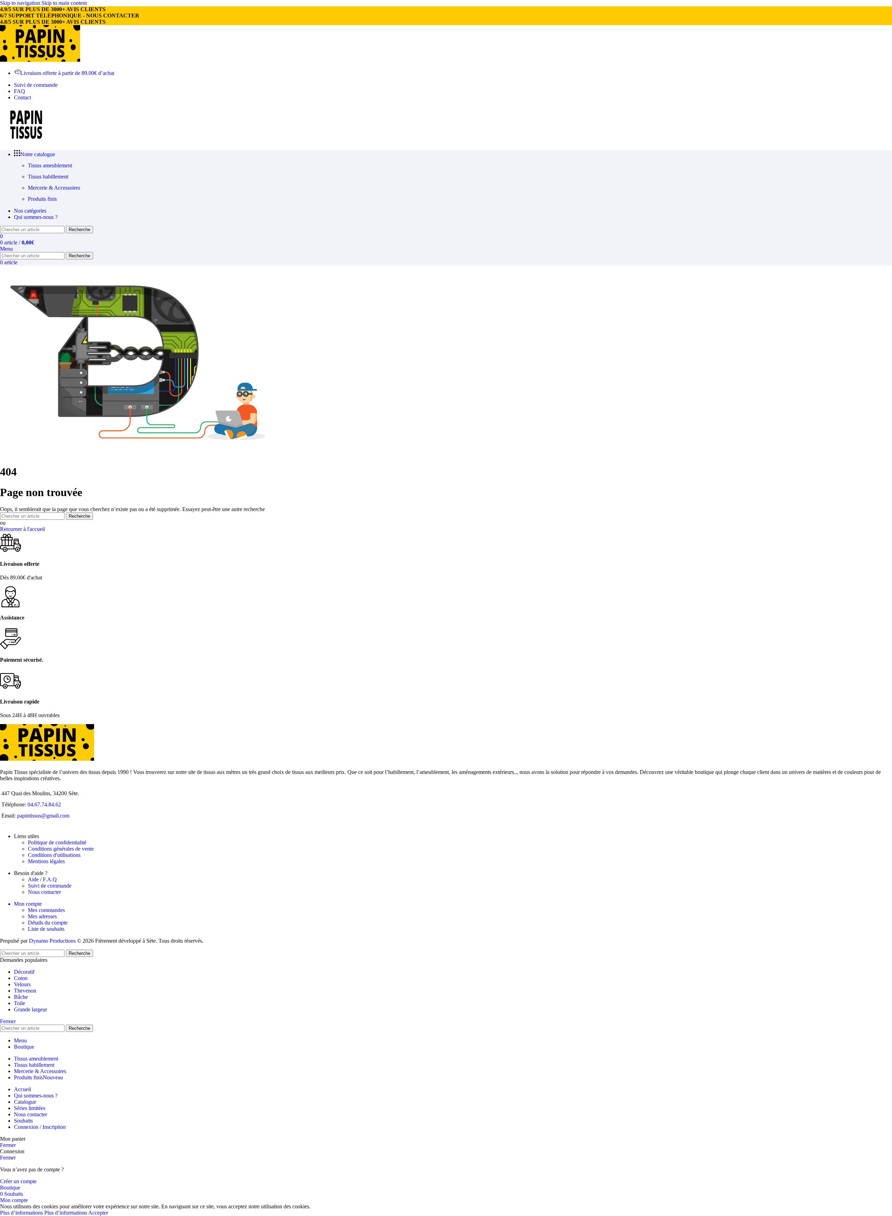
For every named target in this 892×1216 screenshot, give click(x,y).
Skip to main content (64, 3)
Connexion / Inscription (40, 1127)
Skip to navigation (20, 3)
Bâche (21, 997)
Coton (21, 978)
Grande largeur (30, 1009)
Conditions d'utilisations (54, 855)
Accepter (98, 1213)
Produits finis (42, 199)
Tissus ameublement (50, 165)
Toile (19, 1003)
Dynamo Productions (52, 941)
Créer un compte (18, 1181)
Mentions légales (46, 861)
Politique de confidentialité (57, 842)
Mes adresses (42, 916)
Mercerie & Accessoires (54, 188)
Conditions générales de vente (61, 849)
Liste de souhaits (46, 929)
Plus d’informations (43, 1213)
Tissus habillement (48, 177)
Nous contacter (44, 892)
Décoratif (24, 972)
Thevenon (25, 991)
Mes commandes (46, 910)
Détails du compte (48, 923)
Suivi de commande (49, 886)
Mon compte (28, 904)
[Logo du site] (40, 60)
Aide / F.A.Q (42, 879)
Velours (22, 984)
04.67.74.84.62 (44, 804)
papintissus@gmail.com (43, 816)
